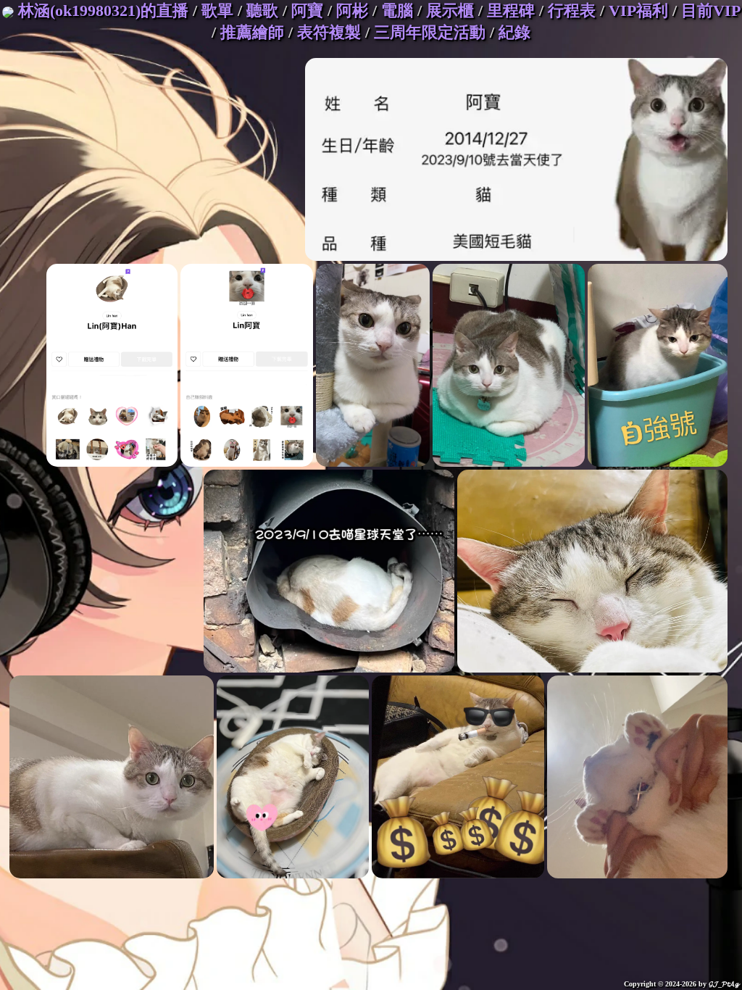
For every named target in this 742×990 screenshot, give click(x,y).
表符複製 (329, 32)
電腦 (397, 10)
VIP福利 (638, 10)
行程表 (572, 10)
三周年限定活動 (429, 32)
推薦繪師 (252, 32)
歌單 (217, 10)
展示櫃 (450, 10)
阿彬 (352, 10)
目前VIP (710, 10)
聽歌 (262, 10)
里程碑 (511, 10)
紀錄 (514, 32)
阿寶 (307, 10)
